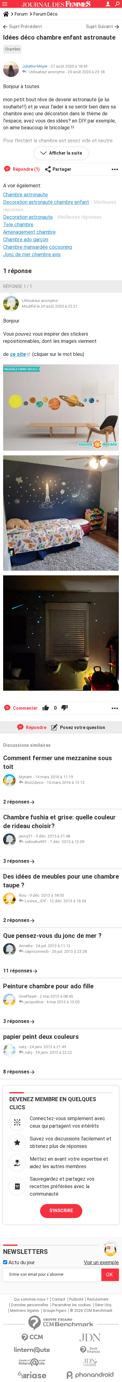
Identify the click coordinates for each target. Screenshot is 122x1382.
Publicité (76, 1299)
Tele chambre (18, 225)
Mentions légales (24, 1310)
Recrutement (98, 1299)
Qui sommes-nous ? (31, 1299)
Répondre (35, 727)
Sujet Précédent (25, 26)
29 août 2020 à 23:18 (86, 72)
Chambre (12, 49)
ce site (18, 354)
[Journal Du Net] (90, 1337)
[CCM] (32, 1337)
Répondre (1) (26, 169)
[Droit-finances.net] (90, 1350)
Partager (62, 169)
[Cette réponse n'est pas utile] (64, 708)
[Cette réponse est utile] (46, 708)
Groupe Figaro (54, 1310)
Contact (58, 1299)
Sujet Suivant (99, 26)
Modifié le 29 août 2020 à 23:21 (50, 306)
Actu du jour (21, 1262)
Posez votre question (82, 727)
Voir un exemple (101, 1262)
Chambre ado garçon (25, 239)
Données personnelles (29, 1305)
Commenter (25, 708)
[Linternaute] (32, 1350)
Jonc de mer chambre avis (32, 254)
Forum (21, 14)
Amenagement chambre (29, 232)
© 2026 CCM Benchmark (91, 1310)
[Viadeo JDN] (90, 1362)
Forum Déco (45, 14)
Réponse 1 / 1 (17, 286)
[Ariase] (32, 1374)
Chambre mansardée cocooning (37, 247)
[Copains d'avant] (32, 1362)
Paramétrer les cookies (71, 1305)
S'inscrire (61, 1210)
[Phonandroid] (90, 1375)
